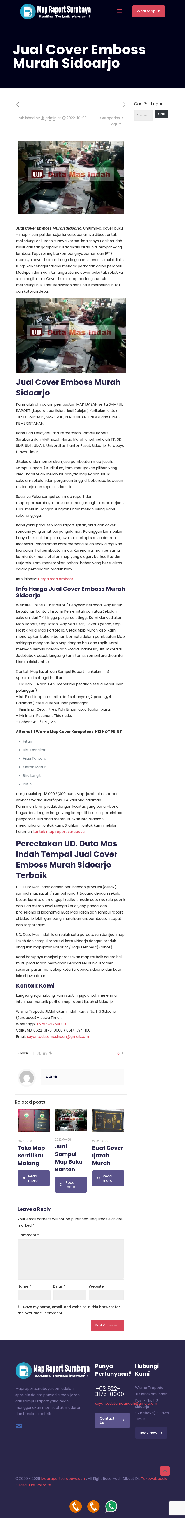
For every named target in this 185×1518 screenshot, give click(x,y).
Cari (161, 114)
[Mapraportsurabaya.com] (55, 11)
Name (24, 1286)
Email (59, 1286)
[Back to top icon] (165, 1471)
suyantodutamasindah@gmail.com (58, 1036)
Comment (28, 1235)
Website (96, 1286)
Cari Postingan (149, 103)
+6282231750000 (51, 1024)
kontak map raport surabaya (59, 831)
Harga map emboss (55, 579)
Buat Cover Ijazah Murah (107, 1155)
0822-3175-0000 (48, 1030)
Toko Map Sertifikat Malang (31, 1155)
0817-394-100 (78, 1030)
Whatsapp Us (149, 11)
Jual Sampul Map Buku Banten (68, 1158)
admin (50, 117)
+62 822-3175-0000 (109, 1391)
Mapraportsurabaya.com (63, 1478)
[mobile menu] (119, 11)
